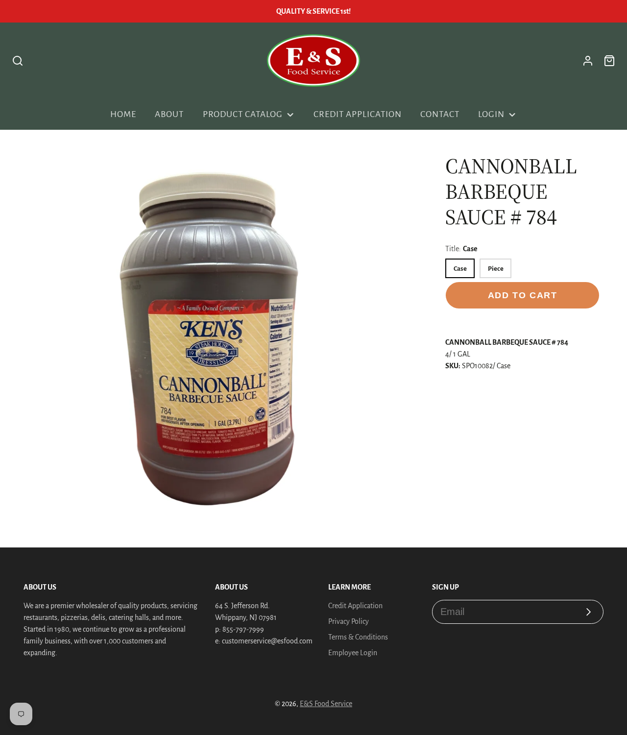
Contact (439, 114)
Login (491, 114)
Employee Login (352, 653)
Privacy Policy (348, 621)
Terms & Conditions (358, 637)
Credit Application (357, 114)
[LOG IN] (588, 61)
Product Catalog (243, 114)
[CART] (609, 61)
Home (123, 114)
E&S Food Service (326, 704)
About (169, 114)
